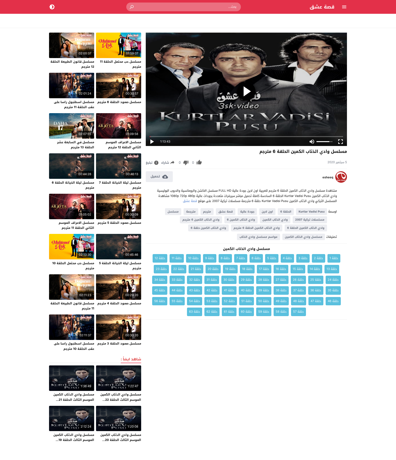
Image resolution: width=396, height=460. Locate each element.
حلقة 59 (263, 311)
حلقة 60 (246, 311)
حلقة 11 (177, 258)
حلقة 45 (159, 290)
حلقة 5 (271, 258)
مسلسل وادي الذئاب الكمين (303, 236)
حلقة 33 (177, 280)
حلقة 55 (177, 301)
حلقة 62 (211, 311)
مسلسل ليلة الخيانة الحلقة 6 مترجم (73, 185)
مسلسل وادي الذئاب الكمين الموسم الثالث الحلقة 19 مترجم (73, 440)
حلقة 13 (332, 269)
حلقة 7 (240, 258)
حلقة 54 (194, 301)
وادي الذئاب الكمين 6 (241, 219)
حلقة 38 (281, 290)
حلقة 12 (160, 258)
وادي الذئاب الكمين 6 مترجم (201, 219)
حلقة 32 (194, 280)
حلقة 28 (263, 280)
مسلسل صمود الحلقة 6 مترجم (119, 102)
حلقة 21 (196, 269)
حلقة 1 (334, 258)
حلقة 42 (211, 290)
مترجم (207, 211)
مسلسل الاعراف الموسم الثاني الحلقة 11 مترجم (76, 225)
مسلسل (173, 211)
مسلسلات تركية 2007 (309, 219)
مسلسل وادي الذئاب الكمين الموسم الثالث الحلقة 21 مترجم (73, 399)
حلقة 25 (315, 280)
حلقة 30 (228, 280)
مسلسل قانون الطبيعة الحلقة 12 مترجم (72, 64)
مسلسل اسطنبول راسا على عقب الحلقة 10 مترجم (74, 346)
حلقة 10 (193, 258)
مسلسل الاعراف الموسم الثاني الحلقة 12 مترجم (123, 144)
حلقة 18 (247, 269)
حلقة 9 (209, 258)
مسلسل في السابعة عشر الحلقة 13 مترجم (75, 144)
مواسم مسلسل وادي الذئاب (258, 236)
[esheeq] (341, 182)
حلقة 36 (315, 290)
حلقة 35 (333, 290)
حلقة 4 (287, 258)
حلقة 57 (298, 311)
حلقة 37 (298, 290)
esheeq (327, 177)
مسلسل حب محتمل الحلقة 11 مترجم (120, 64)
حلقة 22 (178, 269)
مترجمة (191, 211)
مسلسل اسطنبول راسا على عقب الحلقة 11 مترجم (74, 104)
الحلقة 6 (285, 211)
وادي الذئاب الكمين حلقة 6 (208, 227)
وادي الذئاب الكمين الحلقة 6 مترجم (257, 227)
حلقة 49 (281, 301)
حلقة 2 (318, 258)
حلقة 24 (333, 280)
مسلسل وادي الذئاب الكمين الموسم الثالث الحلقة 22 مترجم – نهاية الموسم (120, 399)
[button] (132, 7)
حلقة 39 (263, 290)
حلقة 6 (256, 258)
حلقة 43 (194, 290)
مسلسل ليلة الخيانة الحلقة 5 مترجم (120, 265)
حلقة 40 (246, 290)
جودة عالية (247, 211)
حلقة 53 (211, 301)
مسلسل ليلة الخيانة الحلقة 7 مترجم (120, 185)
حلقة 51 (246, 301)
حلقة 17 (264, 269)
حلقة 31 (211, 280)
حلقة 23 (161, 269)
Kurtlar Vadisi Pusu (311, 211)
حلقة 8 (225, 258)
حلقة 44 (177, 290)
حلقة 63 (194, 311)
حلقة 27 (281, 280)
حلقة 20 (213, 269)
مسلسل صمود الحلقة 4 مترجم (119, 303)
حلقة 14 (315, 269)
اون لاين (267, 211)
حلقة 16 (281, 269)
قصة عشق (322, 6)
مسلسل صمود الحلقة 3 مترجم (119, 343)
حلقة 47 (316, 301)
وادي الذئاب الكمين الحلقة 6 (305, 227)
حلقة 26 (298, 280)
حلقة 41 (229, 290)
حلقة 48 (298, 301)
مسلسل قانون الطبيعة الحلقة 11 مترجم (72, 305)
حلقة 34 (159, 280)
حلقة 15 (298, 269)
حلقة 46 (333, 301)
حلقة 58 (281, 311)
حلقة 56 (159, 301)
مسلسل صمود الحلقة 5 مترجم (119, 223)
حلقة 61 (229, 311)
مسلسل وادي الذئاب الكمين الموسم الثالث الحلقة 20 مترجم (120, 440)
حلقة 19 (230, 269)
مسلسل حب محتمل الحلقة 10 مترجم (73, 265)
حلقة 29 (246, 280)
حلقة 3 (303, 258)
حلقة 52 (229, 301)
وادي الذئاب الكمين (275, 219)
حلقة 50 (263, 301)
